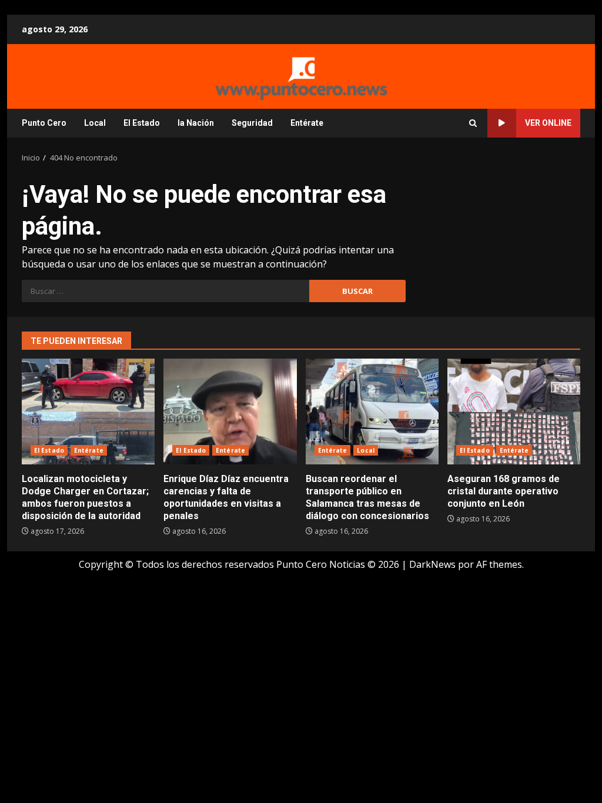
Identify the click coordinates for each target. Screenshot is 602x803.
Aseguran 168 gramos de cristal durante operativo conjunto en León (513, 411)
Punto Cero (44, 123)
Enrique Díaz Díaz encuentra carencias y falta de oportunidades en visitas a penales (229, 411)
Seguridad (252, 123)
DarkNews (432, 564)
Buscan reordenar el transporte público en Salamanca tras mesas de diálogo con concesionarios (372, 411)
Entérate (306, 123)
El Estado (141, 123)
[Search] (473, 123)
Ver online (548, 123)
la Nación (196, 123)
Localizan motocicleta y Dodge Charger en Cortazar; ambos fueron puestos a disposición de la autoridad (88, 411)
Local (95, 123)
